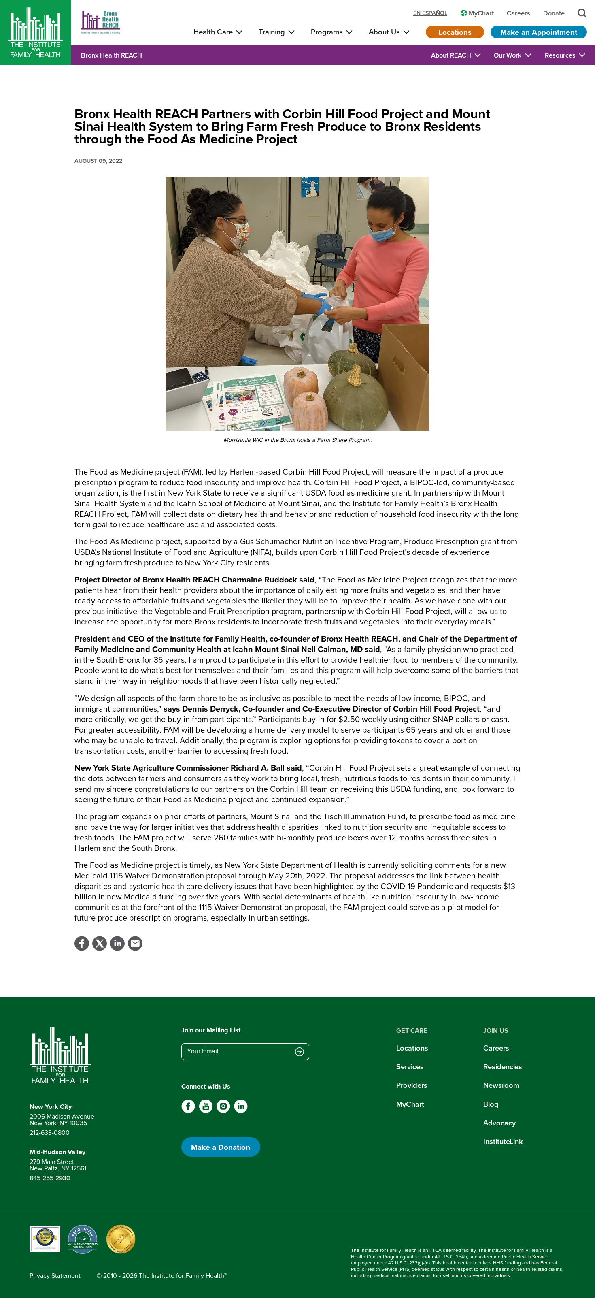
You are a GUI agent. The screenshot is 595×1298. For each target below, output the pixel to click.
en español (430, 13)
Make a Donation (220, 1147)
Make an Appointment (538, 32)
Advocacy (499, 1122)
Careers (496, 1047)
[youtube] (206, 1110)
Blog (491, 1104)
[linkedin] (241, 1110)
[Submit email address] (299, 1052)
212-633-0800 (50, 1132)
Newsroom (501, 1085)
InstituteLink (503, 1141)
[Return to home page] (62, 1055)
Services (409, 1066)
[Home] (35, 32)
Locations (455, 32)
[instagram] (223, 1110)
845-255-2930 (50, 1177)
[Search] (582, 13)
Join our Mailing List (211, 1030)
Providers (411, 1085)
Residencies (502, 1066)
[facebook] (188, 1110)
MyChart (410, 1104)
